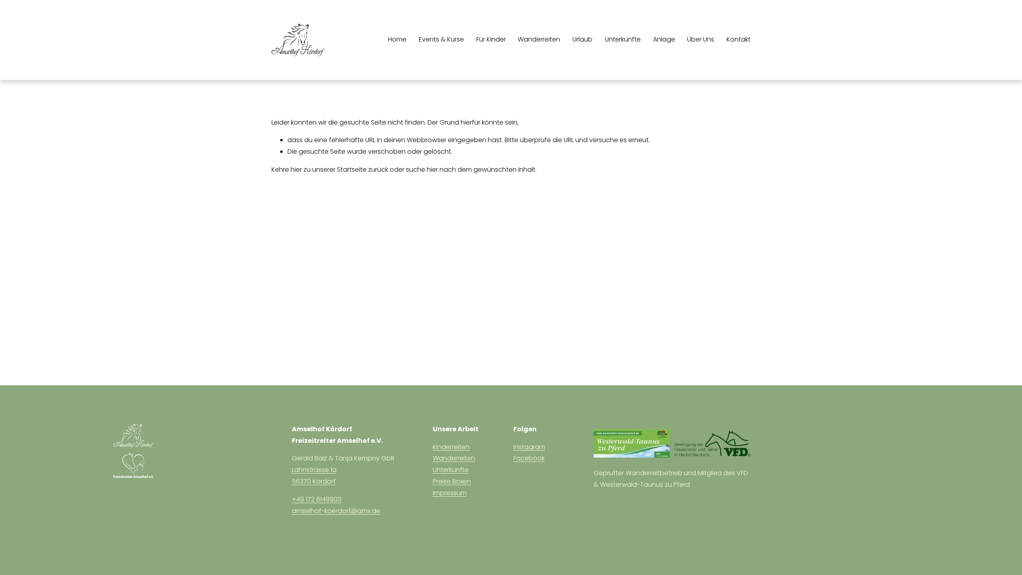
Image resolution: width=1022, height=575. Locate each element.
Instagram (529, 447)
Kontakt (739, 39)
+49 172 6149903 (316, 499)
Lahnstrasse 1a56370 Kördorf (314, 475)
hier (296, 169)
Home (397, 39)
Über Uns (700, 39)
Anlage (664, 39)
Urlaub (582, 39)
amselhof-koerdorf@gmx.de (336, 511)
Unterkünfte (623, 39)
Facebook (529, 458)
